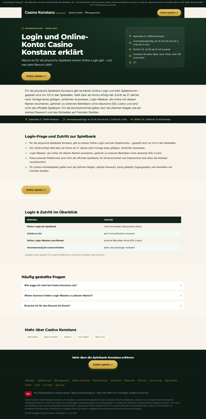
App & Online (51, 337)
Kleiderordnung (100, 380)
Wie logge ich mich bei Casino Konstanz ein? (50, 285)
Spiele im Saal (76, 12)
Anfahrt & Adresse (81, 380)
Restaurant (129, 380)
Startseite (32, 337)
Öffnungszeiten (92, 12)
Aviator (68, 337)
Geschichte (115, 380)
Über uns (100, 337)
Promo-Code (156, 380)
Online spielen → (169, 12)
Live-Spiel (83, 337)
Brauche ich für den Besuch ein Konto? (47, 305)
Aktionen (142, 380)
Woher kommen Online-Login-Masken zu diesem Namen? (58, 295)
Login (37, 385)
